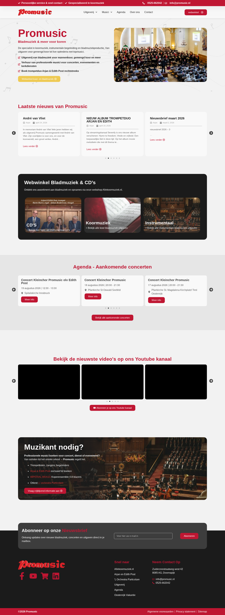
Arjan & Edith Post (40, 471)
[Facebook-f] (22, 576)
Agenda (121, 12)
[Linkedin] (56, 576)
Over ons (135, 12)
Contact (148, 12)
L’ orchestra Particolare (51, 483)
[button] (14, 133)
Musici (105, 12)
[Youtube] (33, 576)
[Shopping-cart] (44, 576)
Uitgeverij (89, 12)
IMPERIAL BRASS (40, 477)
